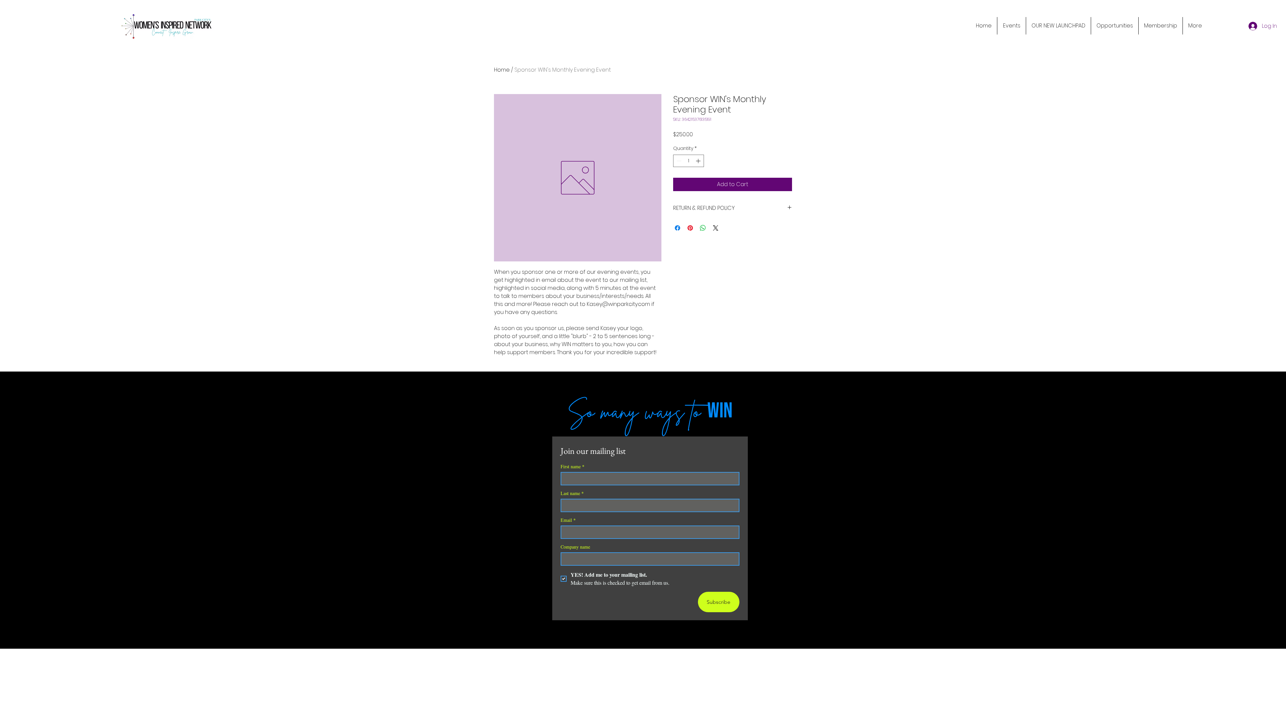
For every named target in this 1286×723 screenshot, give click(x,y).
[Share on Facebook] (677, 228)
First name (572, 466)
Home (502, 70)
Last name (572, 493)
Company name (575, 547)
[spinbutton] (689, 161)
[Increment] (699, 161)
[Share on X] (716, 228)
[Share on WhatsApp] (703, 228)
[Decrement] (678, 161)
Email (568, 520)
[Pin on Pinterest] (690, 228)
